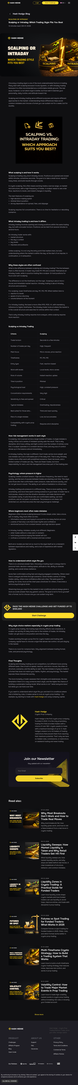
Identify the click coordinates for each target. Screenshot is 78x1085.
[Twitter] (75, 548)
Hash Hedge (39, 697)
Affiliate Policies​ (59, 1054)
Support (33, 1042)
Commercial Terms (59, 1050)
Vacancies (34, 1049)
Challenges (12, 1042)
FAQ (32, 1045)
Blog (10, 1049)
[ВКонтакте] (75, 542)
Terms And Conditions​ (61, 1045)
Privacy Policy (58, 1042)
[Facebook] (75, 537)
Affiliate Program (14, 1045)
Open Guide (12, 1052)
